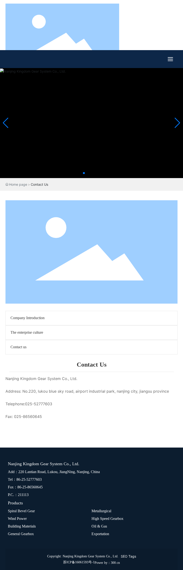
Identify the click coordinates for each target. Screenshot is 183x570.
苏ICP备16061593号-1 (79, 562)
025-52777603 (38, 403)
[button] (84, 173)
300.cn (115, 563)
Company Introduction (27, 318)
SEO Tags (128, 556)
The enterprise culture (26, 332)
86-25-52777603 (29, 479)
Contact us (18, 347)
